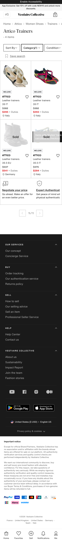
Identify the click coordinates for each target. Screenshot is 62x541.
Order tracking (14, 273)
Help (8, 328)
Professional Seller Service (22, 317)
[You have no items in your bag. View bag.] (55, 14)
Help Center (12, 334)
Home (7, 24)
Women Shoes (34, 24)
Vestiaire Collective (19, 350)
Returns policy (14, 284)
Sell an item (12, 312)
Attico (18, 24)
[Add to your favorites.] (27, 97)
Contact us (12, 340)
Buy (7, 267)
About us (11, 357)
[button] (55, 14)
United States (37, 520)
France (10, 520)
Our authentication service (21, 279)
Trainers (52, 24)
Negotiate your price (14, 190)
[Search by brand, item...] (6, 14)
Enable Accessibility (31, 1)
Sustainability (13, 362)
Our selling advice (16, 306)
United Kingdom (22, 520)
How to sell (12, 301)
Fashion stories (14, 378)
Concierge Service (16, 256)
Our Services (14, 244)
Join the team (13, 373)
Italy (34, 523)
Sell (8, 295)
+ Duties (13, 112)
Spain (28, 523)
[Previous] (22, 213)
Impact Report (14, 367)
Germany (49, 520)
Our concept (13, 251)
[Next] (39, 213)
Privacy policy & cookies (29, 431)
